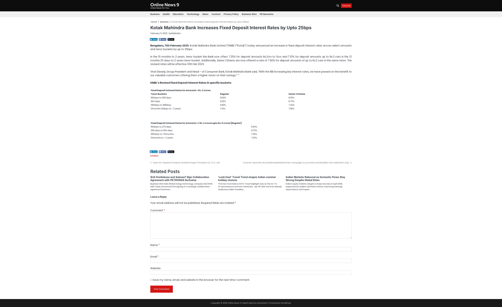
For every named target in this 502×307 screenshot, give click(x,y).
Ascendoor (262, 303)
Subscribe (346, 6)
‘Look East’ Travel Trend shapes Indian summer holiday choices (247, 179)
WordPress (286, 303)
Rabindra (176, 33)
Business (155, 14)
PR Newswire (266, 14)
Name (155, 245)
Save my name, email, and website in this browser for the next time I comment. (201, 280)
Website (155, 268)
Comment (157, 210)
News (205, 14)
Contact (216, 14)
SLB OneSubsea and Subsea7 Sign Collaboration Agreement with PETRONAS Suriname (179, 179)
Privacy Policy (231, 14)
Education (178, 14)
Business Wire (249, 14)
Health (166, 14)
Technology (193, 14)
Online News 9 (164, 4)
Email (154, 256)
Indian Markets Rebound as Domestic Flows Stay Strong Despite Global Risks (315, 179)
